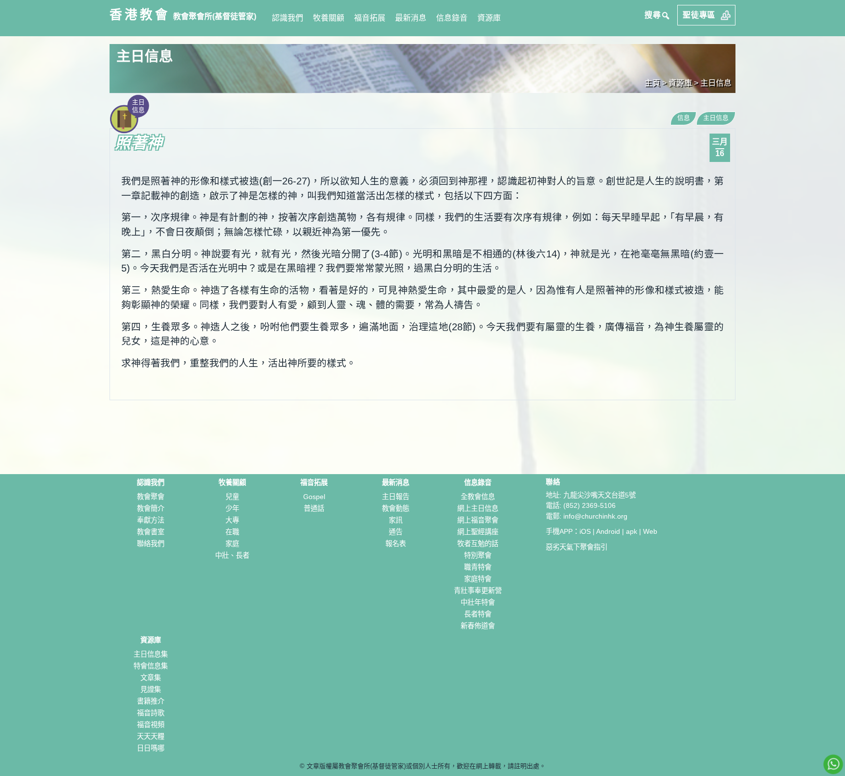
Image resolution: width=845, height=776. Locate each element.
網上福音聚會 (477, 520)
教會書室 (150, 532)
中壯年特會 (478, 602)
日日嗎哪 (150, 748)
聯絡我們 (150, 544)
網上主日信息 (477, 508)
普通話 (314, 508)
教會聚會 (150, 497)
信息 (683, 117)
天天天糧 (150, 736)
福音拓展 (369, 18)
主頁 (652, 83)
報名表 (395, 544)
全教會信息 (478, 497)
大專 (232, 520)
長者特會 (477, 614)
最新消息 (410, 18)
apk (631, 531)
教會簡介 (150, 508)
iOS (585, 531)
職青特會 (477, 567)
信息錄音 (451, 18)
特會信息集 (150, 666)
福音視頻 (150, 725)
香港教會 (140, 15)
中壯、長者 (232, 555)
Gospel (314, 497)
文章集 (150, 678)
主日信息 (716, 83)
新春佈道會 (478, 626)
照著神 (139, 143)
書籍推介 (150, 701)
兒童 (232, 497)
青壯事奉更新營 (478, 590)
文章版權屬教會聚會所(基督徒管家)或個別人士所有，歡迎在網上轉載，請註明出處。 (426, 766)
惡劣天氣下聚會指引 (576, 547)
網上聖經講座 (477, 532)
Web (650, 531)
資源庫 (489, 18)
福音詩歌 (150, 713)
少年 (232, 508)
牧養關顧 (328, 18)
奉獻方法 (150, 520)
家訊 (395, 520)
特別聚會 (477, 555)
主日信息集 (150, 654)
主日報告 (395, 497)
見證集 (150, 689)
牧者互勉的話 (477, 544)
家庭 (232, 544)
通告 (395, 532)
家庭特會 (477, 579)
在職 (232, 532)
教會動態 (395, 508)
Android (608, 531)
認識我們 (287, 18)
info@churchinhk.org (595, 516)
